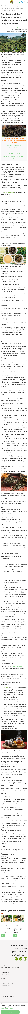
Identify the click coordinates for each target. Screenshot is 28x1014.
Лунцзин (6, 687)
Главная (3, 5)
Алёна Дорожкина (22, 28)
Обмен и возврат (5, 972)
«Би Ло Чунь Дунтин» (14, 151)
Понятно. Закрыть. (10, 1012)
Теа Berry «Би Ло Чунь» (14, 153)
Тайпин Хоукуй (7, 701)
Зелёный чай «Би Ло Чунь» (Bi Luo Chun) (5, 927)
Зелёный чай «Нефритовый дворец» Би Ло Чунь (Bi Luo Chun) (18, 928)
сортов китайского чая (18, 666)
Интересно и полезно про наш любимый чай (11, 7)
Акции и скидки (5, 981)
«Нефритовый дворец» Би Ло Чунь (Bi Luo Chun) (14, 157)
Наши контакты (4, 988)
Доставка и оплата (5, 985)
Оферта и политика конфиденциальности (10, 967)
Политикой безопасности (7, 1008)
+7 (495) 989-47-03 (18, 951)
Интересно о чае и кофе (7, 983)
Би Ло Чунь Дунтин (9, 192)
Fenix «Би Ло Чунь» (14, 148)
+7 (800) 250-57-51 (18, 945)
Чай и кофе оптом (5, 974)
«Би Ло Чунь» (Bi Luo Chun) (14, 145)
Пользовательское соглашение (8, 970)
